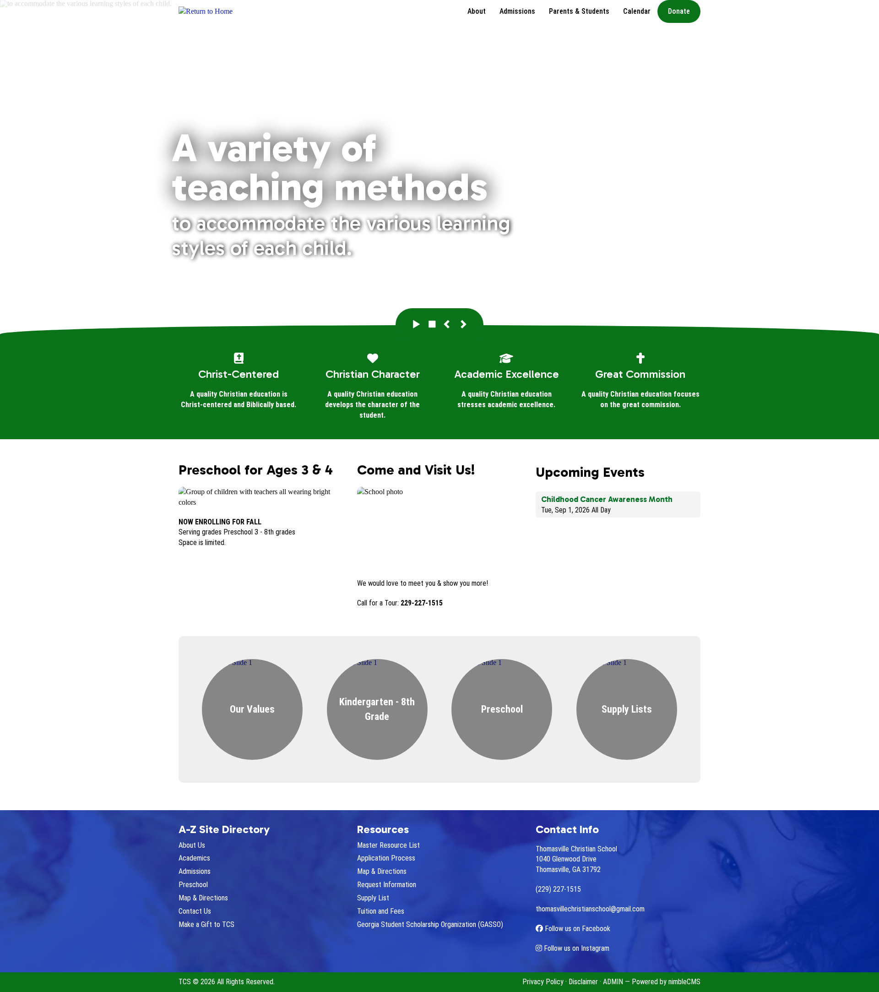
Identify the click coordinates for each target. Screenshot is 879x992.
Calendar (637, 11)
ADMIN (613, 981)
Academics (194, 858)
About (476, 11)
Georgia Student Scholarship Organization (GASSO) (430, 924)
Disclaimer (583, 981)
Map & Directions (203, 898)
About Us (192, 845)
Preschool (193, 884)
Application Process (386, 858)
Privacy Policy (543, 981)
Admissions (517, 11)
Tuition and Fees (380, 911)
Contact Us (195, 911)
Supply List (373, 898)
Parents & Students (579, 11)
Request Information (386, 884)
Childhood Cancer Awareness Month (607, 499)
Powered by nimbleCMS (666, 981)
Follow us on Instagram (575, 948)
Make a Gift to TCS (206, 924)
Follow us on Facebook (576, 928)
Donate (679, 11)
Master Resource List (388, 845)
